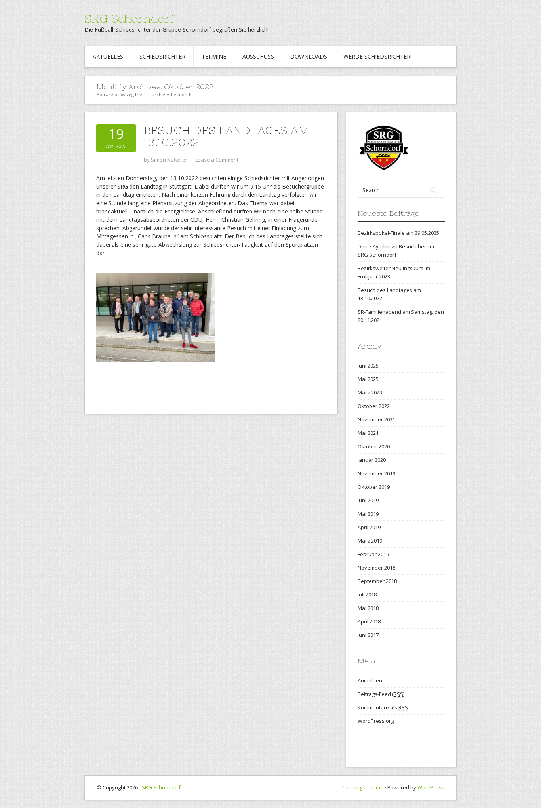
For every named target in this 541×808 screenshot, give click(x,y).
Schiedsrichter (162, 56)
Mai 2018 (368, 608)
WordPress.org (376, 720)
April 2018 (369, 621)
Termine (214, 56)
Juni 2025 (368, 365)
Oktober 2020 (374, 446)
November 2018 (376, 567)
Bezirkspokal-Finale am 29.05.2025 (398, 232)
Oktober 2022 (374, 406)
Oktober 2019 (374, 486)
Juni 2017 (368, 634)
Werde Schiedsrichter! (377, 56)
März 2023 (370, 392)
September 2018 (377, 581)
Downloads (308, 56)
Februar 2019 (373, 554)
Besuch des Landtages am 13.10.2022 (226, 136)
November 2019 (376, 473)
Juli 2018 (367, 594)
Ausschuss (258, 56)
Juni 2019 (368, 500)
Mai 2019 (368, 513)
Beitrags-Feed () (381, 693)
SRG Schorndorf (129, 18)
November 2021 (376, 419)
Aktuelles (108, 56)
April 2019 (369, 527)
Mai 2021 (368, 432)
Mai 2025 (368, 379)
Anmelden (370, 680)
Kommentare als (383, 707)
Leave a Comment (216, 159)
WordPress (430, 787)
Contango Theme (362, 787)
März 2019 (370, 540)
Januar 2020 (372, 459)
